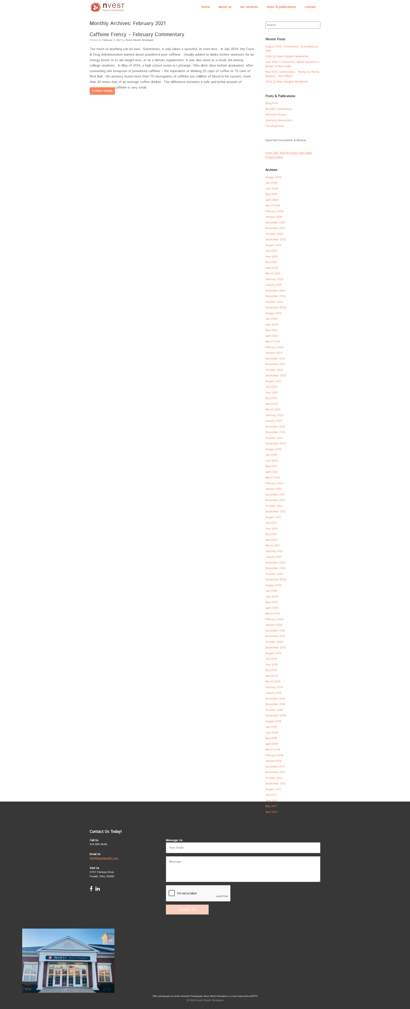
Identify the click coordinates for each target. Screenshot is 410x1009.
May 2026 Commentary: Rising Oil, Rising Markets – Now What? (292, 74)
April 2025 (271, 268)
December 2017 (275, 767)
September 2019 (275, 648)
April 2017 (271, 812)
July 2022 (271, 455)
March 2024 (272, 342)
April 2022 (271, 472)
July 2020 (271, 591)
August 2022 (273, 449)
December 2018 (275, 699)
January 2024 (273, 353)
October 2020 (274, 574)
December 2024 (275, 291)
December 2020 (275, 563)
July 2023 (271, 387)
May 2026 (271, 194)
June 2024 (271, 325)
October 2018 (274, 710)
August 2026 (273, 177)
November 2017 (275, 772)
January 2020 (273, 625)
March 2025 (272, 274)
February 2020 (274, 619)
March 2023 (272, 410)
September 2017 (275, 784)
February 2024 (274, 347)
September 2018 (275, 716)
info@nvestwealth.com (104, 858)
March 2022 (272, 478)
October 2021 (274, 506)
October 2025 (274, 234)
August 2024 (273, 313)
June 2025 (271, 257)
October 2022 (274, 438)
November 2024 (275, 296)
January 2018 (273, 761)
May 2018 (271, 738)
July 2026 (271, 183)
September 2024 (275, 308)
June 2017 (271, 801)
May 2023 (271, 398)
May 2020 (271, 602)
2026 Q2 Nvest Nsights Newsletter (287, 57)
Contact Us (187, 909)
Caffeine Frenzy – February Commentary (137, 34)
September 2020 (275, 580)
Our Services (249, 6)
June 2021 (271, 529)
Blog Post (271, 103)
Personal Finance (276, 115)
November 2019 (275, 636)
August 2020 (273, 585)
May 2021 (271, 534)
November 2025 (275, 228)
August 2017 (273, 789)
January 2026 (273, 217)
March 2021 (272, 546)
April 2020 (271, 608)
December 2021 (275, 495)
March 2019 (272, 682)
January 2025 (273, 285)
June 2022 (271, 461)
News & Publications (281, 6)
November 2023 (275, 364)
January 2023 (273, 421)
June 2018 (271, 733)
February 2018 (274, 755)
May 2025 (271, 262)
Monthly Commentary (278, 109)
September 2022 (275, 444)
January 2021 (273, 557)
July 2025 (271, 251)
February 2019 (274, 687)
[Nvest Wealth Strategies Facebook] (91, 890)
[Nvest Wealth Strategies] (108, 7)
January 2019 (273, 693)
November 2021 (275, 500)
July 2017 (271, 795)
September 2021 (275, 512)
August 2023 (273, 381)
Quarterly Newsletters (279, 120)
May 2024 (271, 330)
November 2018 (275, 704)
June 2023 (271, 393)
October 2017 (274, 778)
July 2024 (271, 319)
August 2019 (273, 653)
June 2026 (271, 189)
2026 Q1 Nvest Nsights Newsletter (286, 82)
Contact (310, 6)
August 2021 (273, 517)
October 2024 (274, 302)
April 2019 (271, 676)
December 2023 (275, 359)
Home (206, 6)
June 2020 (271, 597)
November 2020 (275, 568)
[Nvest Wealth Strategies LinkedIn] (97, 890)
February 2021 (274, 551)
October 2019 (274, 642)
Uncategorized (274, 126)
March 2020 (272, 614)
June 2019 (271, 665)
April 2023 (271, 404)
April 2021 (271, 540)
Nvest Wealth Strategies (140, 40)
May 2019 (271, 670)
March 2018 (272, 750)
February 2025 (274, 279)
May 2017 (271, 806)
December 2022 (275, 427)
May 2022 (271, 466)
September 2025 (275, 240)
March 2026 (272, 206)
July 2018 (271, 727)
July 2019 (271, 659)
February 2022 (274, 483)
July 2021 (271, 523)
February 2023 (274, 415)
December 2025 (275, 223)
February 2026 (274, 211)
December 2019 (275, 631)
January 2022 (273, 489)
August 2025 (273, 245)
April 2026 (271, 200)
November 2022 (275, 432)
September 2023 (275, 376)
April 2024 (271, 336)
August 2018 (273, 721)
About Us (224, 6)
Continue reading (102, 91)
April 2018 (271, 744)
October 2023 (274, 370)
